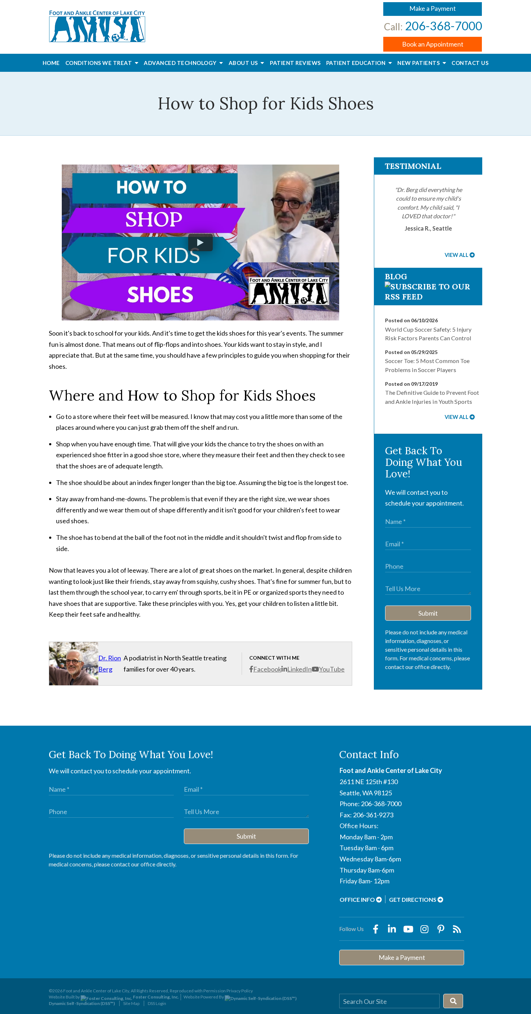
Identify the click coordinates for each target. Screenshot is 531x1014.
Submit (428, 613)
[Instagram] (424, 929)
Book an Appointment (432, 44)
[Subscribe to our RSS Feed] (428, 297)
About (244, 63)
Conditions (99, 63)
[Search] (453, 1001)
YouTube (332, 669)
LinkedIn (299, 669)
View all (457, 255)
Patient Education (356, 63)
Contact (470, 63)
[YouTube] (408, 929)
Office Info (358, 899)
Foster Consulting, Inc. (155, 997)
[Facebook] (375, 929)
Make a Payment (432, 8)
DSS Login (157, 1003)
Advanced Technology (181, 63)
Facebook (267, 669)
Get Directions (413, 899)
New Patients (419, 63)
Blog (396, 276)
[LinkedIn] (392, 929)
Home (51, 63)
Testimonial (413, 166)
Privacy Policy (239, 990)
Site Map (131, 1003)
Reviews (295, 63)
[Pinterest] (440, 929)
